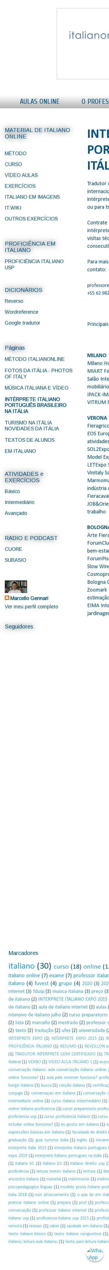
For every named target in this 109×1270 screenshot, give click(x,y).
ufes (66, 1030)
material (53, 1179)
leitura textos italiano (56, 1171)
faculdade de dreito (89, 1132)
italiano (21, 966)
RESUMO (68, 1046)
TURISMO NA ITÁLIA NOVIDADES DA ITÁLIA (32, 426)
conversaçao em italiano (53, 1093)
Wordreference (21, 312)
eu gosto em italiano (80, 1124)
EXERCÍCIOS (20, 186)
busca (46, 1085)
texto (20, 1030)
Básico (12, 491)
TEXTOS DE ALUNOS (29, 440)
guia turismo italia (51, 1140)
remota (15, 1226)
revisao (35, 1226)
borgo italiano (21, 1085)
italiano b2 (52, 1163)
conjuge (15, 1093)
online (92, 967)
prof (83, 1203)
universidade (92, 1030)
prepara (64, 1203)
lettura (89, 1171)
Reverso (14, 301)
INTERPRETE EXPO (25, 1038)
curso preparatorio (88, 1015)
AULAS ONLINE (40, 101)
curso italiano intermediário (76, 1101)
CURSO (13, 164)
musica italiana (68, 991)
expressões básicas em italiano (36, 1132)
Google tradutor (22, 323)
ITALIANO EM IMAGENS (32, 197)
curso (61, 967)
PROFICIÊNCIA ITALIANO (30, 1046)
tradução (44, 1030)
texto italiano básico (27, 1234)
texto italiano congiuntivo (77, 1234)
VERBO (34, 1062)
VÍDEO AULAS (21, 175)
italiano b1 (24, 1163)
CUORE (13, 549)
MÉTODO (16, 153)
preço (97, 991)
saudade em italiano (84, 1226)
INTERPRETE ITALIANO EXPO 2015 (73, 999)
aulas (101, 1007)
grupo (65, 983)
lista (19, 1023)
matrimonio (78, 1179)
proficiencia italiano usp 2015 (63, 1218)
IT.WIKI (13, 208)
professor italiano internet (63, 1210)
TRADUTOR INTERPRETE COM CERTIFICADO (55, 1054)
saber (54, 1226)
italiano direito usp (87, 1163)
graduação (17, 1140)
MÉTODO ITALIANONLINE (35, 359)
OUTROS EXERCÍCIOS (31, 219)
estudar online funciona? (30, 1124)
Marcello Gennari (29, 598)
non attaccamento (52, 1195)
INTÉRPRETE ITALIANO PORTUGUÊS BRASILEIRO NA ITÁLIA (36, 405)
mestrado (68, 1023)
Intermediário (19, 502)
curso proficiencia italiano (67, 1117)
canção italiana (72, 1085)
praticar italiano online (28, 1203)
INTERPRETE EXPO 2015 (73, 1038)
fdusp (38, 991)
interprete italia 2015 (27, 1148)
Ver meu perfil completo (31, 606)
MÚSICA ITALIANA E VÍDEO (36, 388)
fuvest (42, 983)
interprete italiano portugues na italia (68, 1156)
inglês (82, 1140)
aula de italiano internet (63, 1007)
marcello (41, 1023)
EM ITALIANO (20, 451)
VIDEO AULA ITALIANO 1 (70, 1062)
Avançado (16, 513)
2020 (87, 983)
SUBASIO (15, 560)
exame (56, 976)
